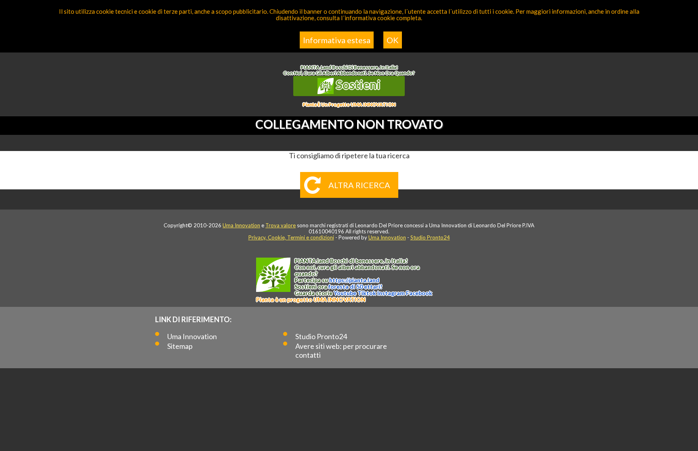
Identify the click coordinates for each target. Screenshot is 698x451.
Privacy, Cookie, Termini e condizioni (291, 237)
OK (393, 40)
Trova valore (280, 225)
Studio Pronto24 (430, 237)
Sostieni (357, 84)
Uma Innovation (241, 225)
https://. (354, 280)
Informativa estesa (336, 40)
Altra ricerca (359, 185)
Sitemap (180, 346)
